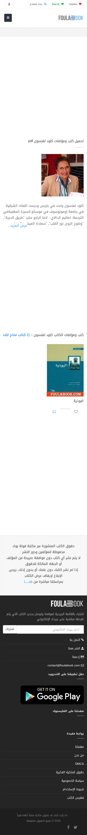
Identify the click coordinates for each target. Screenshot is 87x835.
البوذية (78, 401)
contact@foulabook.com (64, 665)
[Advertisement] (43, 89)
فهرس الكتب (75, 798)
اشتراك (9, 629)
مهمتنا (73, 4)
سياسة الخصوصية (72, 781)
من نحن (79, 755)
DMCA (79, 764)
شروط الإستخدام (73, 789)
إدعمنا (76, 657)
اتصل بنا (75, 640)
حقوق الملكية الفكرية (70, 772)
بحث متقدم (36, 4)
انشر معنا (74, 648)
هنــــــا (28, 581)
